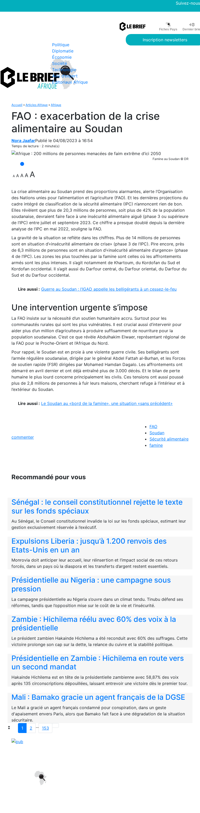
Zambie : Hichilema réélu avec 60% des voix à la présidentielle (93, 623)
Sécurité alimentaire (169, 439)
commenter (22, 437)
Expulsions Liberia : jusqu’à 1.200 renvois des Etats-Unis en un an (89, 545)
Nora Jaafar (23, 140)
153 (45, 728)
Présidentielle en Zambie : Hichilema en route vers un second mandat (97, 662)
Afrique (56, 105)
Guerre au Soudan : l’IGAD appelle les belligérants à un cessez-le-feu (109, 289)
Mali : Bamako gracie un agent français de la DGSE (98, 697)
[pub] (17, 741)
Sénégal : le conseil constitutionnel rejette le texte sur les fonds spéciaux (97, 506)
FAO (153, 426)
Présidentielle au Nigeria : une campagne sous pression (91, 584)
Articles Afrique (37, 105)
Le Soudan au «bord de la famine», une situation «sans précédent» (107, 403)
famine (156, 445)
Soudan (156, 432)
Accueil (16, 105)
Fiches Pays (168, 29)
